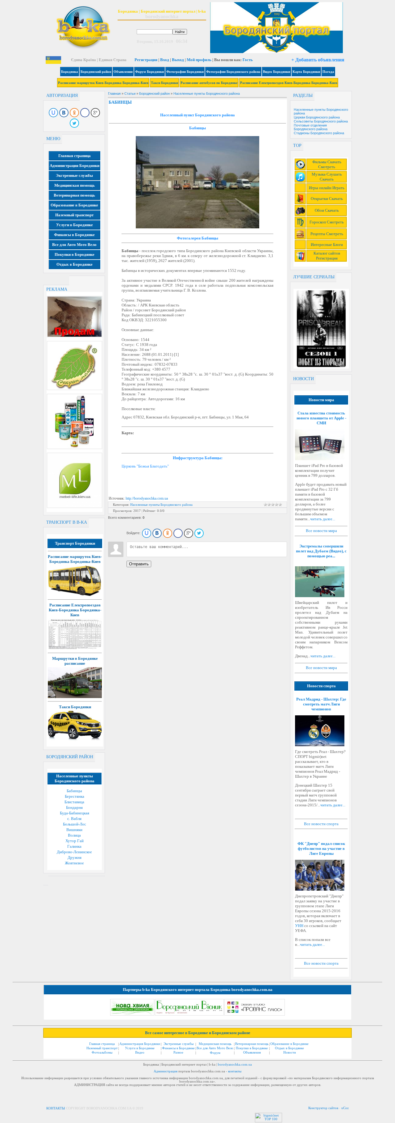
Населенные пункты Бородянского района (206, 93)
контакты (234, 1071)
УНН (299, 925)
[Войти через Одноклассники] (74, 112)
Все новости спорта (321, 823)
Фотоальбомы (102, 1052)
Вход (164, 59)
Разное (178, 1052)
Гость (248, 59)
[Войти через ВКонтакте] (64, 112)
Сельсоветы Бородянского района (321, 121)
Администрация (165, 1071)
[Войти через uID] (53, 112)
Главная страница (102, 1044)
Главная (114, 93)
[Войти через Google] (95, 112)
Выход (178, 59)
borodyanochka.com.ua (235, 1064)
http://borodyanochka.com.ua (147, 498)
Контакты (55, 1108)
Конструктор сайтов (323, 1108)
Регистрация (146, 59)
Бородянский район (154, 93)
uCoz (345, 1108)
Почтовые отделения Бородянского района (310, 127)
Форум (215, 1052)
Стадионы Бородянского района (319, 133)
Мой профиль (199, 59)
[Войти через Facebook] (84, 112)
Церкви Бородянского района (317, 117)
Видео (139, 1052)
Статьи (129, 93)
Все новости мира (321, 530)
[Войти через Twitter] (74, 123)
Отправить (139, 564)
